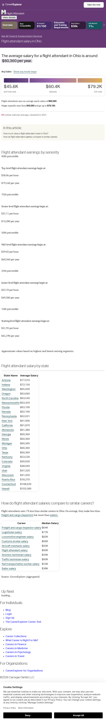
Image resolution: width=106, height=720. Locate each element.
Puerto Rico (8, 479)
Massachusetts (11, 403)
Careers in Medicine (17, 648)
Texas (5, 452)
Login (9, 614)
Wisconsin (8, 475)
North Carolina (10, 398)
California (7, 425)
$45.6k (11, 88)
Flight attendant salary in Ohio (21, 41)
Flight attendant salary (15, 550)
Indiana (6, 385)
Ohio (4, 448)
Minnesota (8, 430)
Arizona (6, 380)
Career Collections (16, 636)
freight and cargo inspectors (17, 515)
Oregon (6, 394)
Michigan (7, 443)
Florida (6, 407)
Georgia (6, 434)
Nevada (6, 412)
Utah (4, 470)
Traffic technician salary (15, 559)
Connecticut (9, 484)
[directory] (53, 132)
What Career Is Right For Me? (22, 640)
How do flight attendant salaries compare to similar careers (30, 137)
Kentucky (7, 457)
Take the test (93, 5)
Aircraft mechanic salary (16, 546)
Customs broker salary (15, 541)
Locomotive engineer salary (18, 537)
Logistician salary (12, 532)
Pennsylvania (9, 416)
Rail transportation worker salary (20, 564)
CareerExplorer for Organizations (24, 671)
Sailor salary (9, 568)
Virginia (6, 466)
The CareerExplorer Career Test (23, 622)
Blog (8, 610)
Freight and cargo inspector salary (21, 528)
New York (7, 421)
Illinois (5, 439)
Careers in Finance (16, 644)
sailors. (54, 515)
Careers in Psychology (18, 652)
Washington (8, 389)
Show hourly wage (25, 71)
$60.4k (53, 88)
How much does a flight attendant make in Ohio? (25, 134)
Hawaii (5, 489)
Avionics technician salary (16, 555)
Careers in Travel (15, 656)
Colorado (7, 461)
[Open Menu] (43, 5)
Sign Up (10, 618)
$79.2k (95, 88)
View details (9, 17)
